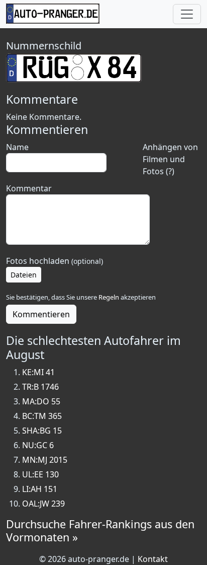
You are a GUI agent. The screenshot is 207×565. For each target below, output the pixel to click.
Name (17, 147)
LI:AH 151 (39, 489)
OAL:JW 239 (43, 503)
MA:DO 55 (41, 401)
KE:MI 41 (38, 372)
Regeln (108, 297)
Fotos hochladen (54, 260)
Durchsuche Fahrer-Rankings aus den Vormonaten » (100, 530)
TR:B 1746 (40, 386)
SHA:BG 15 (42, 430)
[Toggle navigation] (187, 14)
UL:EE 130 (40, 474)
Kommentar (29, 188)
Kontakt (153, 558)
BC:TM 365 (42, 415)
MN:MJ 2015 (44, 459)
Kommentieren (41, 314)
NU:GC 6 (38, 445)
